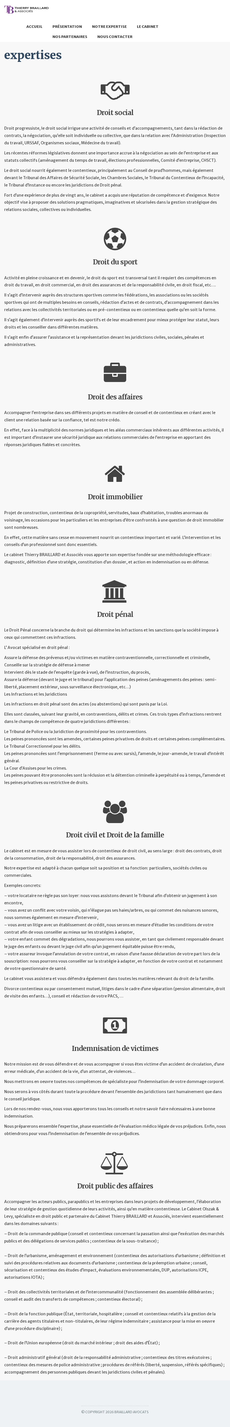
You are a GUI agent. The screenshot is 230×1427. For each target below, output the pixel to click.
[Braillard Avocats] (26, 9)
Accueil (34, 26)
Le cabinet (147, 26)
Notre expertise (109, 26)
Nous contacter (114, 36)
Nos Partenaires (69, 36)
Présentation (67, 26)
